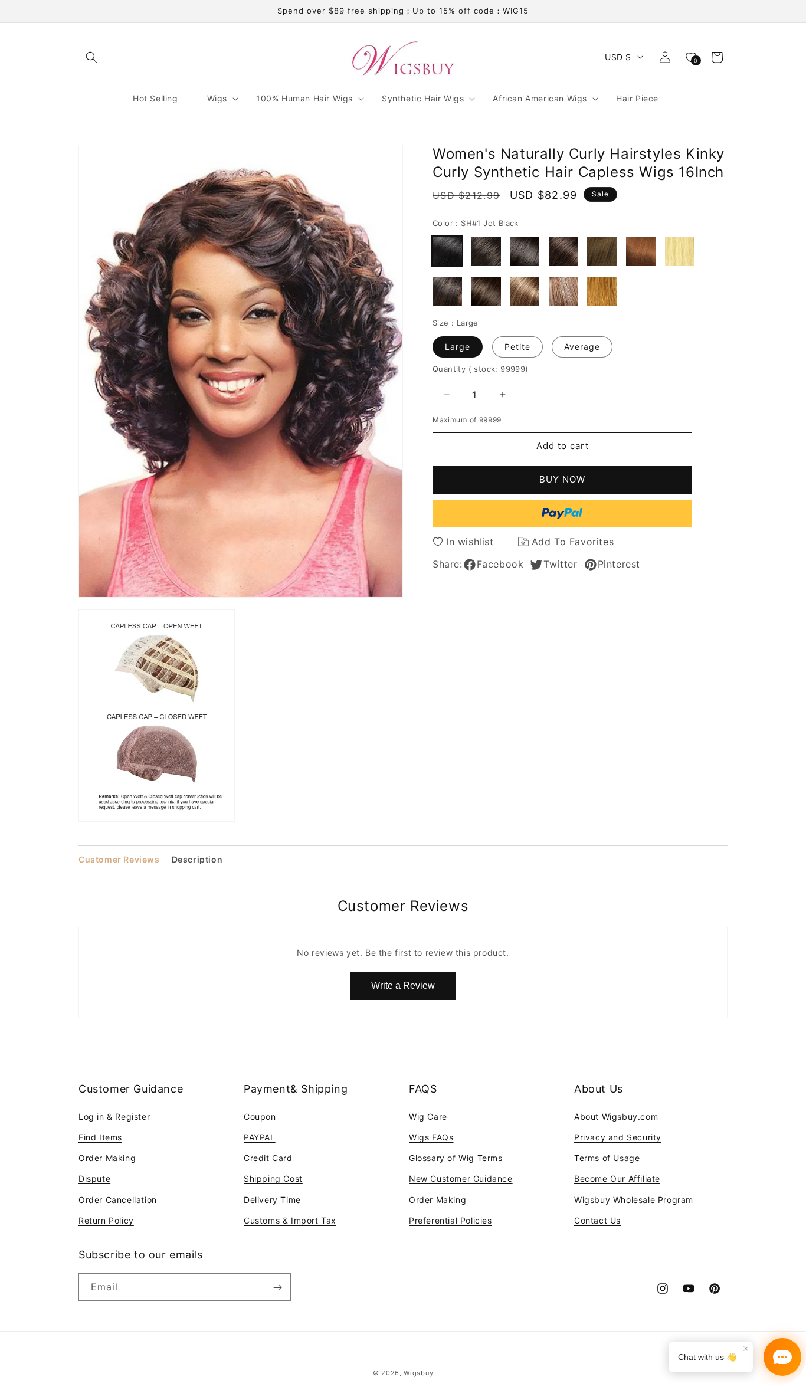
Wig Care (428, 1116)
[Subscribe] (277, 1287)
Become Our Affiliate (617, 1178)
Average (582, 347)
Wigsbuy (418, 1373)
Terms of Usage (607, 1157)
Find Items (100, 1137)
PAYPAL (260, 1137)
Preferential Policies (450, 1220)
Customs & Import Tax (290, 1220)
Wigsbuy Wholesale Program (633, 1199)
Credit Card (268, 1157)
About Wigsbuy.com (616, 1116)
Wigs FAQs (431, 1137)
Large (457, 347)
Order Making (107, 1157)
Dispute (94, 1178)
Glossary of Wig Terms (456, 1157)
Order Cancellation (117, 1199)
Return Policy (106, 1220)
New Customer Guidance (461, 1178)
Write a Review (403, 986)
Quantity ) (481, 368)
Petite (517, 347)
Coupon (260, 1116)
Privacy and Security (617, 1137)
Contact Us (597, 1220)
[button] (91, 57)
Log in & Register (114, 1116)
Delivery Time (272, 1199)
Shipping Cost (273, 1178)
